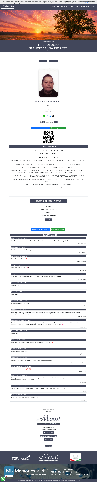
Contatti (93, 6)
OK (88, 3)
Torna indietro (43, 61)
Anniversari (60, 6)
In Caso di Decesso (69, 6)
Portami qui (48, 219)
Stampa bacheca (53, 61)
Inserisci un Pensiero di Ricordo (40, 128)
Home (53, 6)
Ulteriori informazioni (80, 3)
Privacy (78, 480)
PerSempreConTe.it (71, 480)
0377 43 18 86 (49, 432)
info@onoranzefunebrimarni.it (49, 436)
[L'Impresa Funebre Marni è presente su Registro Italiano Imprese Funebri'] (75, 457)
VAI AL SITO (49, 439)
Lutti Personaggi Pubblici (82, 6)
